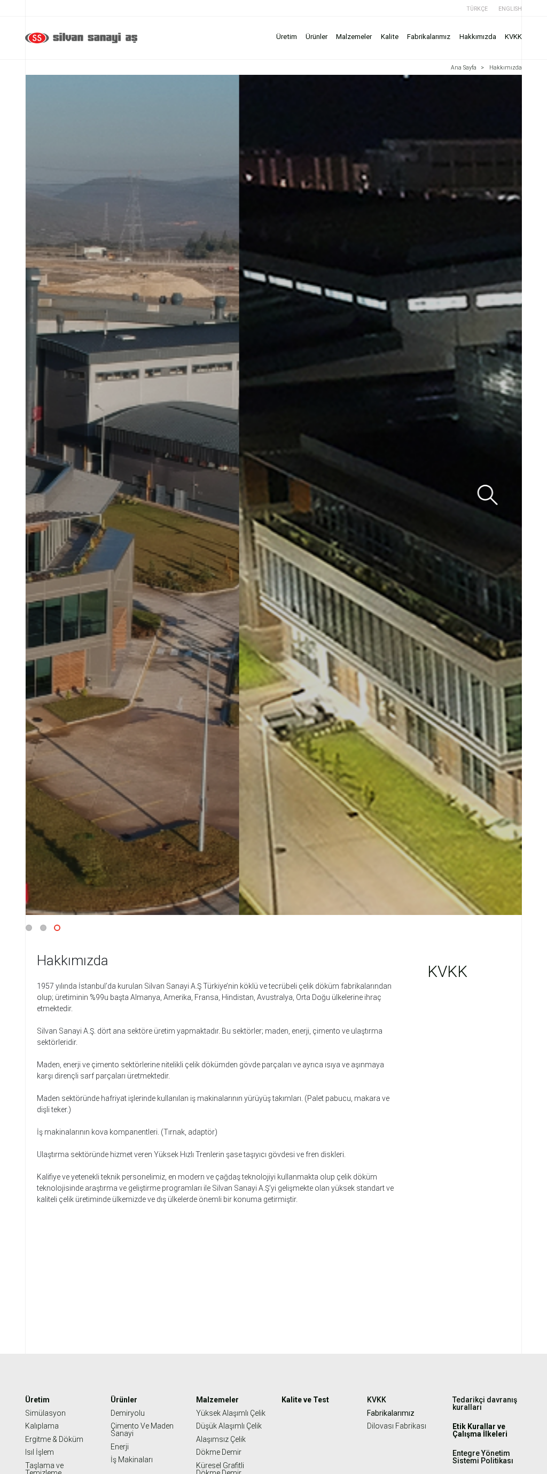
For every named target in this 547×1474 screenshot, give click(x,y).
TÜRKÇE (477, 8)
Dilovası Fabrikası (396, 1426)
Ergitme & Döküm (54, 1439)
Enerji (120, 1446)
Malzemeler (354, 37)
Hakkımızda (477, 37)
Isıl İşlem (39, 1452)
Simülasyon (45, 1413)
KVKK (513, 37)
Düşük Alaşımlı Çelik (229, 1426)
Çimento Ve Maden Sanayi (142, 1430)
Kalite (389, 37)
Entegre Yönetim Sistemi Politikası (482, 1457)
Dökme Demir (218, 1452)
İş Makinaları (132, 1459)
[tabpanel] (274, 495)
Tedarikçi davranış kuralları (484, 1403)
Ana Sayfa (463, 67)
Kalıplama (42, 1426)
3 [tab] (57, 928)
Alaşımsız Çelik (221, 1439)
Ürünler (316, 37)
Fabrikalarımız (428, 37)
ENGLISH (510, 8)
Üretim (286, 37)
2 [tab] (43, 928)
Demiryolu (128, 1413)
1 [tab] (29, 928)
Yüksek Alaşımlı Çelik (230, 1413)
